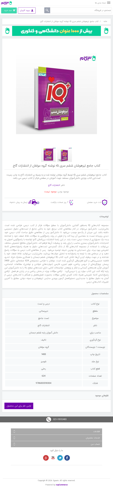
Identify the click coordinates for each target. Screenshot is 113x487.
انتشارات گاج (54, 185)
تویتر (60, 458)
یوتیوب (53, 458)
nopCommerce (62, 484)
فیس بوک (67, 458)
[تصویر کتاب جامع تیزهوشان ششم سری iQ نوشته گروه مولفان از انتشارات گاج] (64, 154)
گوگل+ (46, 458)
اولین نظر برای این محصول (19, 406)
